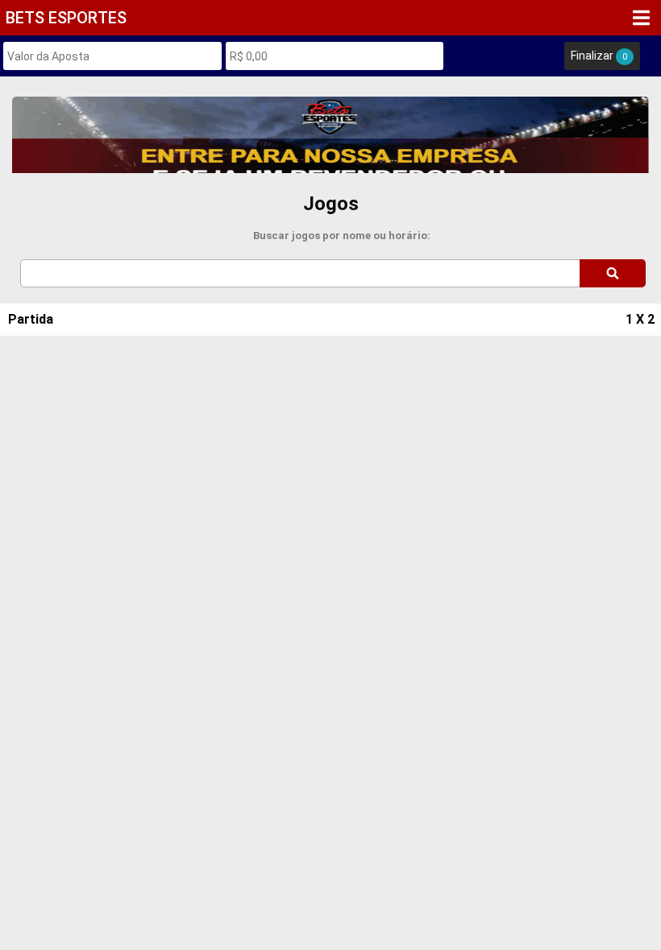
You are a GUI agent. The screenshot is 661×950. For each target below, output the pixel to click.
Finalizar (599, 55)
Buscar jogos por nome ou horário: (341, 235)
